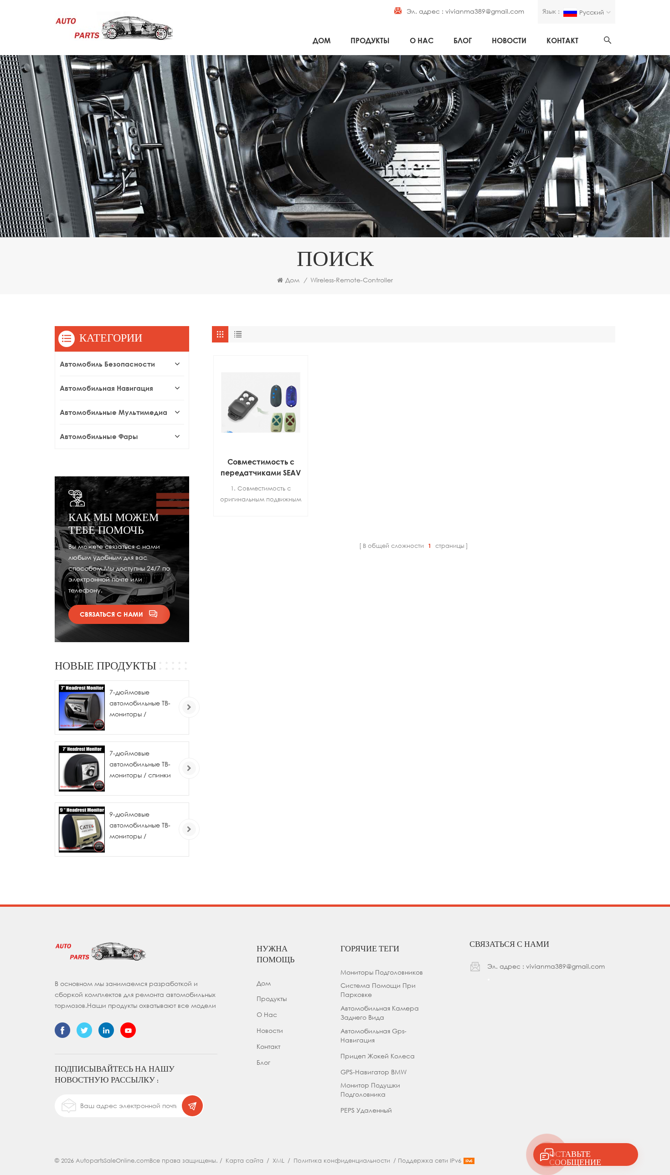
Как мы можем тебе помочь (113, 523)
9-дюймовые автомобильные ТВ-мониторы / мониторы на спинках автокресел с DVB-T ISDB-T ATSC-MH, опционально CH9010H (142, 826)
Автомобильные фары (99, 436)
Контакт (562, 40)
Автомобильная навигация (106, 388)
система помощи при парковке (378, 989)
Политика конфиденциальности (342, 1160)
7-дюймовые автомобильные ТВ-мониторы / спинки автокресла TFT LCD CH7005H (140, 765)
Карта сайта (244, 1160)
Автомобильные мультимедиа (113, 412)
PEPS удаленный (366, 1110)
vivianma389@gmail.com (484, 11)
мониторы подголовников (381, 972)
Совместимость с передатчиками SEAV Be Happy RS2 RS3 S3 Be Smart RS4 (261, 467)
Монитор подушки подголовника (370, 1089)
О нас (421, 40)
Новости (509, 40)
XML (278, 1160)
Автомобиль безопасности (107, 364)
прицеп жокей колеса (377, 1056)
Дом (321, 40)
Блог (463, 40)
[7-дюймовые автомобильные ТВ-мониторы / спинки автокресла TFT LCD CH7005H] (82, 769)
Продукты (370, 40)
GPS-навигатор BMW (373, 1072)
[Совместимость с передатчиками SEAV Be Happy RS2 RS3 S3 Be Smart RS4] (260, 402)
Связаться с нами (111, 614)
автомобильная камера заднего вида (379, 1012)
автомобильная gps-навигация (373, 1035)
